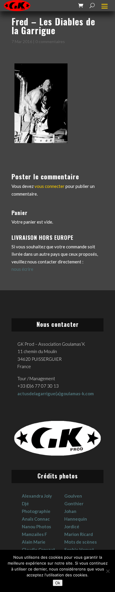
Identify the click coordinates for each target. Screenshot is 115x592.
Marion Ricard (78, 534)
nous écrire (22, 269)
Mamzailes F (34, 534)
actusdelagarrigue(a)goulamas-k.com (55, 393)
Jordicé (71, 526)
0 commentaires (50, 41)
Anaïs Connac (36, 519)
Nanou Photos (36, 526)
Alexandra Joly (37, 495)
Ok (57, 582)
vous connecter (49, 186)
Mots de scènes (80, 542)
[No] (108, 571)
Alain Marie (33, 542)
